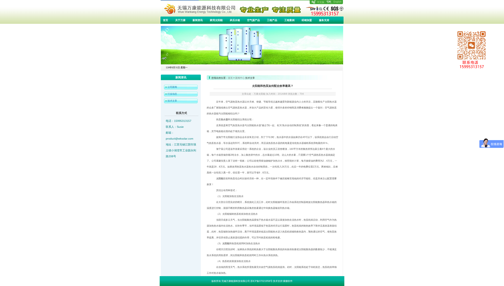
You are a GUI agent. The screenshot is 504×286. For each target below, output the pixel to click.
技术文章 (172, 100)
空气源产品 (253, 20)
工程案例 (289, 20)
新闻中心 (240, 78)
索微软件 (288, 281)
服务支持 (324, 20)
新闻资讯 (198, 20)
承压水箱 (235, 20)
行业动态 (172, 94)
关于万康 (180, 20)
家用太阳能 (216, 20)
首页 (165, 20)
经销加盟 (307, 20)
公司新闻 (172, 87)
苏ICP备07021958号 (261, 281)
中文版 (320, 2)
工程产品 (272, 20)
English (338, 1)
